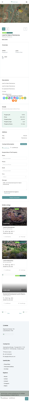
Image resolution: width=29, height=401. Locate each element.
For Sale (4, 32)
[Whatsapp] (6, 98)
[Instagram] (14, 98)
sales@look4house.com (9, 356)
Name (3, 155)
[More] (16, 100)
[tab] (3, 29)
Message (4, 180)
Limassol (6, 381)
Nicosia (5, 376)
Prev (8, 313)
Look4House (9, 32)
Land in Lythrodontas (9, 227)
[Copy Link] (22, 98)
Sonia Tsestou (8, 236)
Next (20, 313)
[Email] (25, 98)
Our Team (6, 368)
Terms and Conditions (9, 366)
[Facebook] (4, 98)
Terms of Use (7, 193)
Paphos (5, 385)
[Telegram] (12, 98)
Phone (3, 161)
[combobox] (14, 176)
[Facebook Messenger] (17, 98)
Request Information (14, 197)
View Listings (23, 144)
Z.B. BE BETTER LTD (14, 395)
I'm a (3, 174)
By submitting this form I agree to (11, 192)
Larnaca (6, 378)
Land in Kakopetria (8, 260)
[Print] (13, 100)
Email (3, 167)
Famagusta (6, 383)
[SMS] (20, 98)
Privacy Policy (7, 364)
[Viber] (9, 98)
